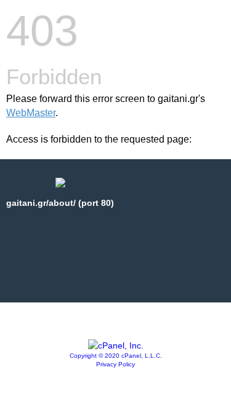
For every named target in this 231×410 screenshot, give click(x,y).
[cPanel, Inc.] (116, 345)
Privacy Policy (115, 364)
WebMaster (30, 113)
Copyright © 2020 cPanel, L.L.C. (116, 355)
